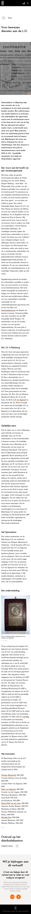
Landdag (26, 717)
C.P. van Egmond (19, 400)
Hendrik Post (6, 817)
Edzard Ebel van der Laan (11, 803)
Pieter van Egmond (8, 789)
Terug (10, 18)
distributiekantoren (8, 310)
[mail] (12, 898)
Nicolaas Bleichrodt (8, 775)
